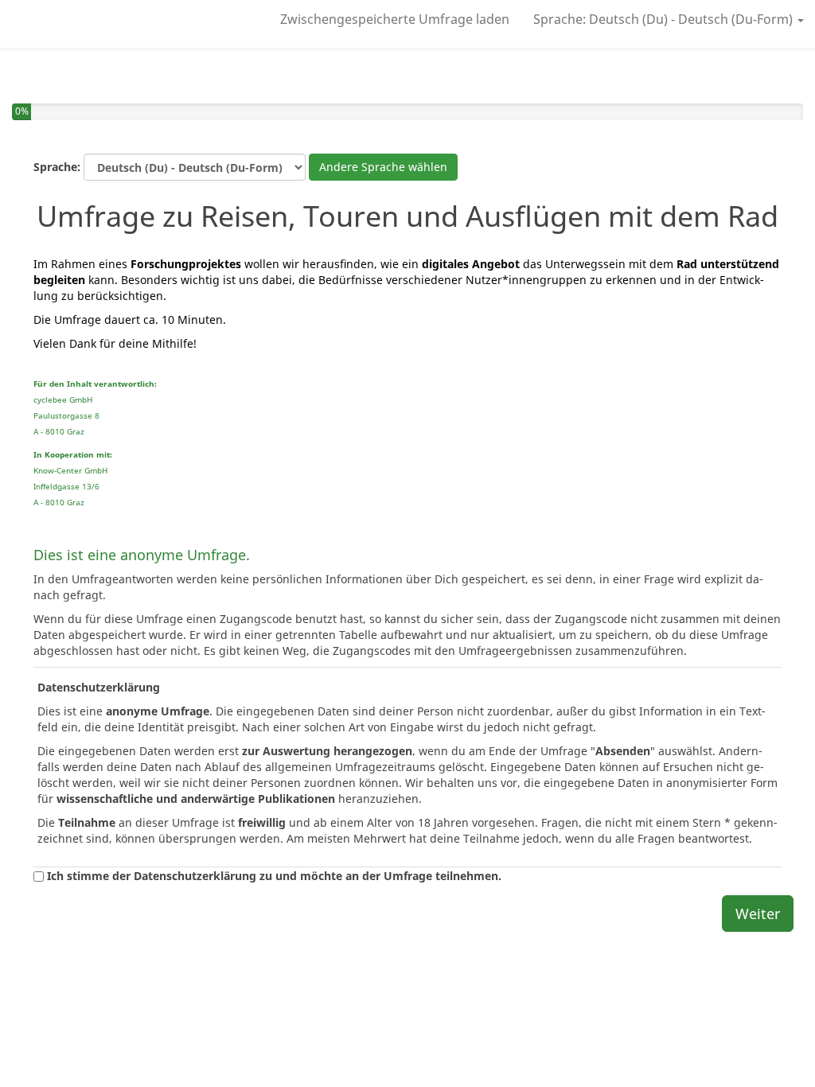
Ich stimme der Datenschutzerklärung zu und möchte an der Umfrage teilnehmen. (272, 875)
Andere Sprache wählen (383, 166)
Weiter (757, 913)
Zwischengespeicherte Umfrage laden (394, 19)
